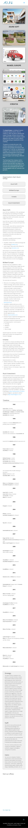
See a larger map (6, 810)
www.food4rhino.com (13, 315)
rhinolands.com (15, 248)
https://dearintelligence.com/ (14, 394)
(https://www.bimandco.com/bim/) (16, 391)
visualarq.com (14, 244)
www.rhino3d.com (8, 302)
